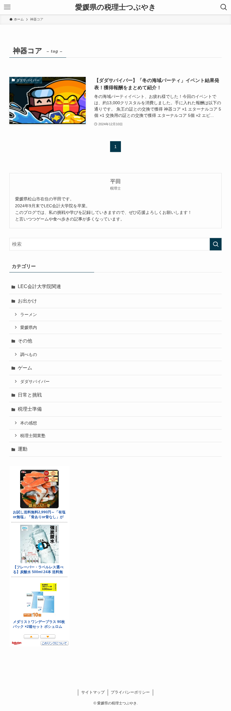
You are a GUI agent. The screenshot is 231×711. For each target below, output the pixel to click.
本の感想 (28, 423)
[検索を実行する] (216, 244)
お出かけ (27, 300)
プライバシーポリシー (130, 692)
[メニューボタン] (7, 7)
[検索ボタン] (224, 7)
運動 (22, 448)
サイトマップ (93, 692)
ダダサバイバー (35, 381)
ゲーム (25, 367)
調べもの (28, 354)
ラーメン (28, 314)
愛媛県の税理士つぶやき (115, 7)
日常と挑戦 (30, 394)
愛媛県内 (28, 327)
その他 (25, 340)
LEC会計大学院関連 (39, 286)
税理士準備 (30, 409)
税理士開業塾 (32, 435)
